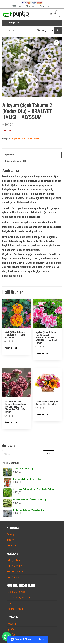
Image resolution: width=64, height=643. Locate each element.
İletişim (10, 539)
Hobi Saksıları (13, 577)
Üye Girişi (11, 629)
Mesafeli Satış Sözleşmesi (20, 597)
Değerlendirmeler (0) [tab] (15, 161)
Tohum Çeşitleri (32, 138)
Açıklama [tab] (9, 154)
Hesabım (11, 545)
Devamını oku (10, 348)
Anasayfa (11, 534)
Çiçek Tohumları (19, 138)
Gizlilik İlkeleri (13, 603)
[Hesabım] (51, 14)
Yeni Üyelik (12, 634)
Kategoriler (14, 22)
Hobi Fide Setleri (15, 571)
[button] (56, 42)
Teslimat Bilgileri (15, 608)
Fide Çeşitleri (13, 560)
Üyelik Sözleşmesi (16, 591)
